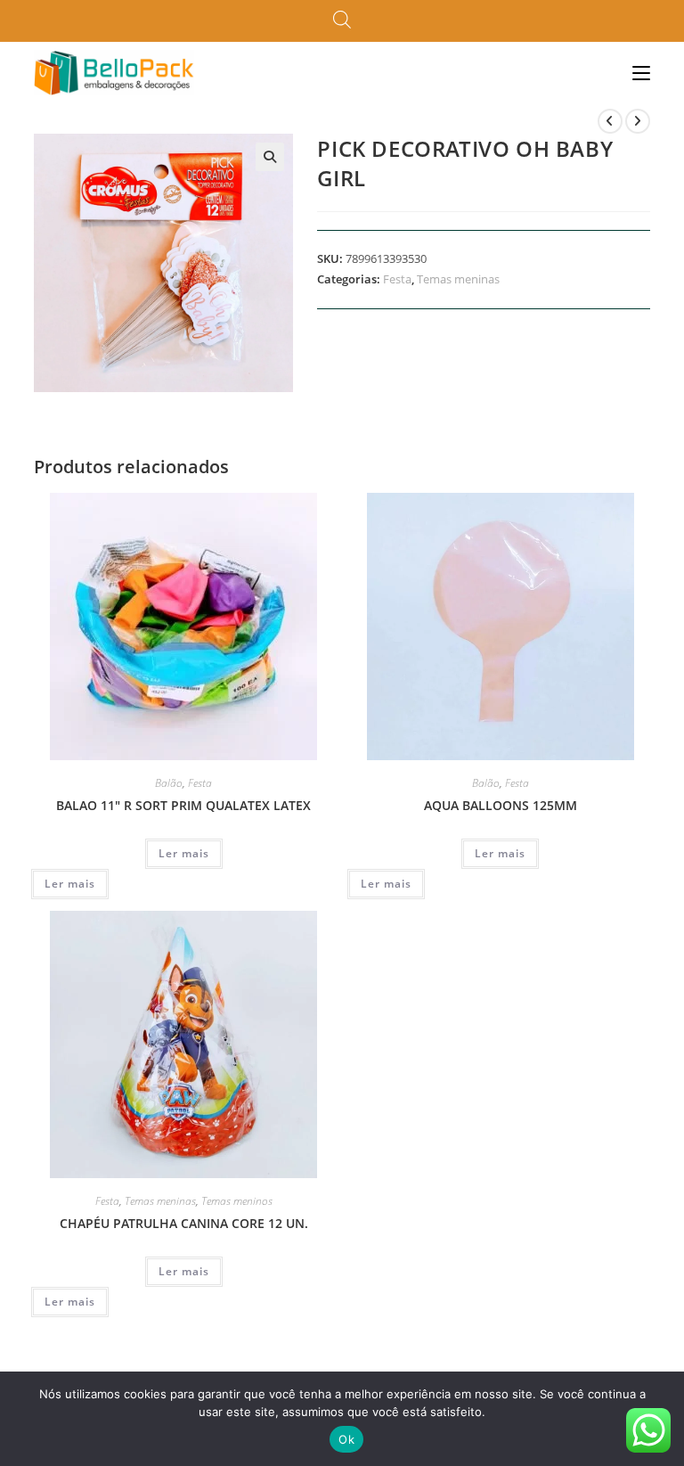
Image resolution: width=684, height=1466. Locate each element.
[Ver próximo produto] (637, 121)
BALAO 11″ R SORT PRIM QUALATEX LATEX (183, 805)
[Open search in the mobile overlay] (342, 20)
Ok (346, 1439)
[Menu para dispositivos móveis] (641, 72)
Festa (397, 279)
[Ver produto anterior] (610, 121)
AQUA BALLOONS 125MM (500, 805)
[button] (270, 157)
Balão (169, 782)
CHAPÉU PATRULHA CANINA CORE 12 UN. (184, 1223)
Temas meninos (237, 1200)
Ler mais (184, 853)
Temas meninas (458, 279)
